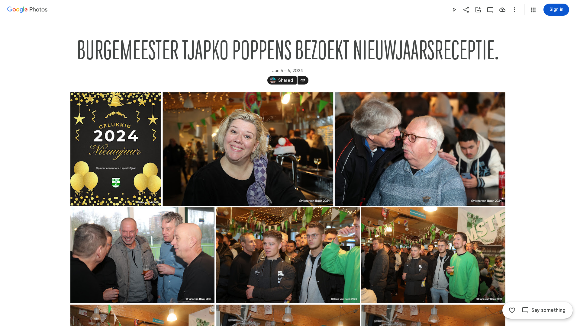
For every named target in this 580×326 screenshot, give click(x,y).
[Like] (512, 310)
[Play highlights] (454, 9)
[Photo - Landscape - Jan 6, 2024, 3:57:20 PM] (248, 149)
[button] (533, 10)
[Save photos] (502, 10)
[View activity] (490, 10)
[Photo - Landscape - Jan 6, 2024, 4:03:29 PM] (433, 255)
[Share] (466, 10)
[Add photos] (478, 10)
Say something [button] (548, 310)
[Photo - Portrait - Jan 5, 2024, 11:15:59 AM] (115, 149)
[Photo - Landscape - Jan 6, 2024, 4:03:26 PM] (288, 255)
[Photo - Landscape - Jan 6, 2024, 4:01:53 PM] (419, 149)
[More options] (514, 10)
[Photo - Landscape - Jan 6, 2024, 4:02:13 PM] (142, 255)
